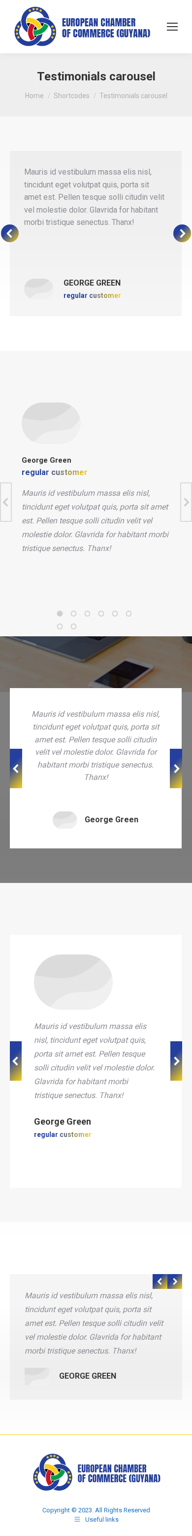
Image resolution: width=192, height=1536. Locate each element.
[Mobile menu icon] (172, 27)
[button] (60, 614)
